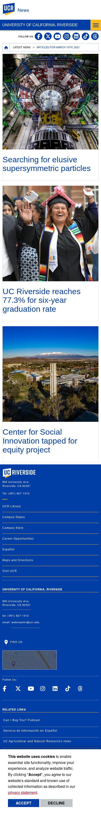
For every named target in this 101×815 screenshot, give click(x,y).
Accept (23, 803)
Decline (56, 803)
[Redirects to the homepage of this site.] (6, 47)
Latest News (22, 47)
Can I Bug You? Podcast (21, 720)
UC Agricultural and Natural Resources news (37, 741)
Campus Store (12, 528)
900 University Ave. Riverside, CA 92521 (16, 603)
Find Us (15, 642)
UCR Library (11, 506)
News (23, 10)
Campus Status (13, 517)
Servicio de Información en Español (30, 730)
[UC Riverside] (11, 9)
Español (8, 549)
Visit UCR (9, 571)
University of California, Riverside (40, 25)
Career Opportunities (18, 538)
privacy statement (22, 792)
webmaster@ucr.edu (26, 622)
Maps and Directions (17, 560)
